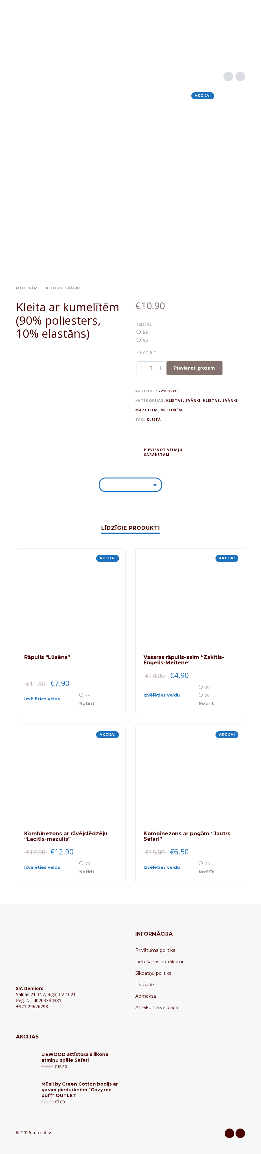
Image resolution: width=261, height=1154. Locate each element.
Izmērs (144, 324)
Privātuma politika (155, 950)
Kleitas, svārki (63, 288)
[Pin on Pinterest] (227, 451)
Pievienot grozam (194, 368)
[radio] (146, 332)
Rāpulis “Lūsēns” (47, 657)
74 (88, 695)
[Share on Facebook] (203, 451)
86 (146, 332)
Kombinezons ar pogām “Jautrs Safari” (187, 836)
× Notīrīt (146, 352)
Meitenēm (27, 288)
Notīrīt (87, 703)
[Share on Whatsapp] (239, 451)
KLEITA (154, 419)
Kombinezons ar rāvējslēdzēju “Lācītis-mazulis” (66, 836)
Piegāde (144, 985)
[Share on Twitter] (215, 451)
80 (207, 687)
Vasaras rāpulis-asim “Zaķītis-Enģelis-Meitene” (184, 660)
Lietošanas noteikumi (159, 962)
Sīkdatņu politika (153, 973)
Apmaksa (145, 996)
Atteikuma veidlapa (156, 1007)
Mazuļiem (146, 409)
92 (146, 340)
